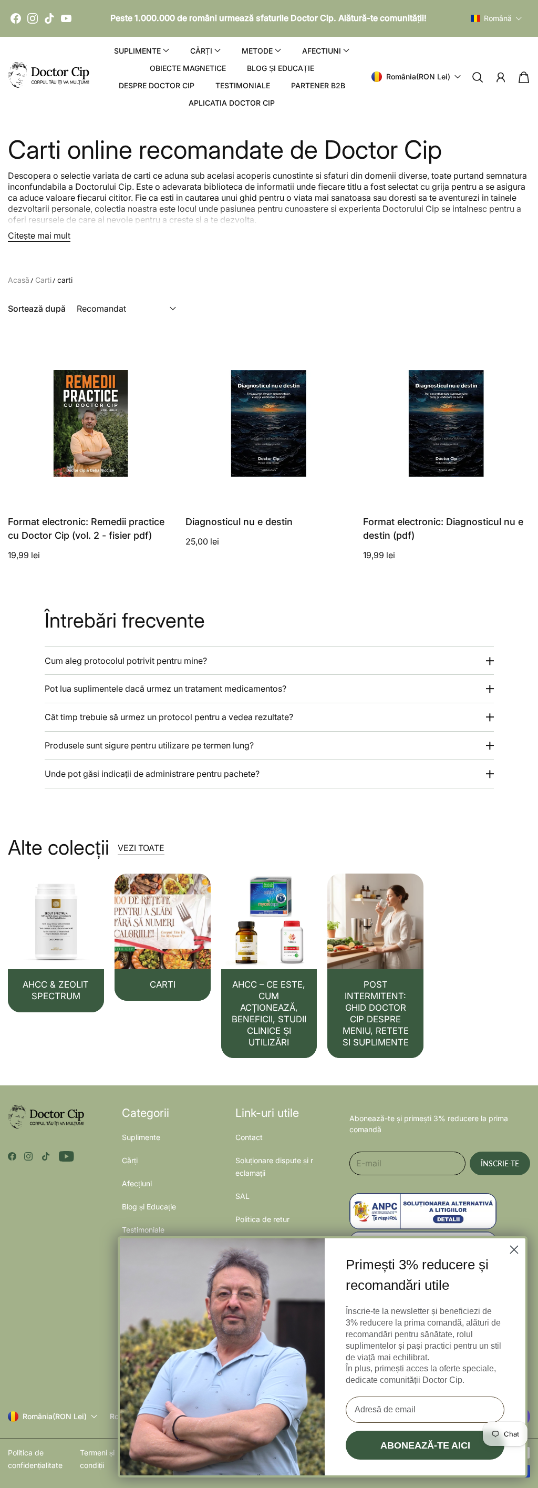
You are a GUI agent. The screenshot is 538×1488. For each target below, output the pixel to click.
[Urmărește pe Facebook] (12, 1156)
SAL (242, 1196)
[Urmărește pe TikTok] (45, 1156)
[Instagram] (32, 18)
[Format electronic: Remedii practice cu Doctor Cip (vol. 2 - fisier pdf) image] (91, 423)
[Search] (477, 77)
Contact (249, 1137)
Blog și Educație (280, 68)
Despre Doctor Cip (156, 85)
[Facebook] (16, 18)
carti (65, 279)
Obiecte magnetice (188, 68)
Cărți (130, 1160)
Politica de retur (262, 1219)
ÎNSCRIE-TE (500, 1163)
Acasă (18, 279)
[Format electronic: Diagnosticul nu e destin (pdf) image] (446, 423)
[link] (56, 943)
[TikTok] (49, 18)
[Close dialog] (514, 1249)
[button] (496, 18)
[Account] (500, 77)
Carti (43, 279)
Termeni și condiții (97, 1459)
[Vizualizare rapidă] (160, 492)
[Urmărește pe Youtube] (66, 1156)
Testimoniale (242, 85)
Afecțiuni (137, 1183)
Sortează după (37, 308)
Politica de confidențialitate (35, 1459)
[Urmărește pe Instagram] (28, 1156)
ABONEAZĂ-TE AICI (425, 1445)
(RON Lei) (55, 1416)
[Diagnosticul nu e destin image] (269, 423)
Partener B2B (318, 85)
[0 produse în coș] (524, 77)
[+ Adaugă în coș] (160, 471)
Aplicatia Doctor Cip (232, 102)
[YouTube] (66, 18)
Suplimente (141, 1137)
